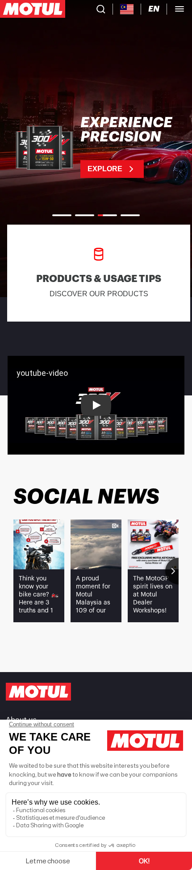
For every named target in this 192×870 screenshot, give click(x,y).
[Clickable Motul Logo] (32, 9)
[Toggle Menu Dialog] (179, 9)
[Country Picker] (127, 9)
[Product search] (101, 8)
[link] (96, 146)
